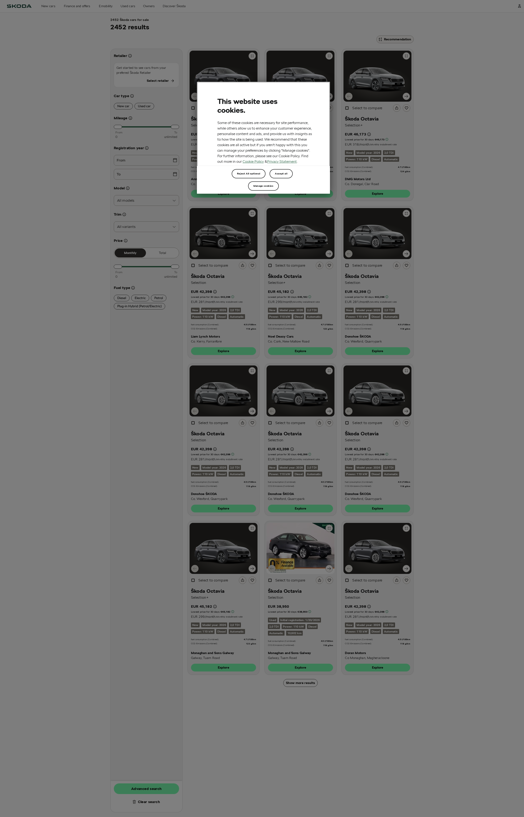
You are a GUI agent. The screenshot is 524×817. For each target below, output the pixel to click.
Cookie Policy (253, 161)
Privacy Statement (282, 161)
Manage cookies (263, 185)
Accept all (281, 173)
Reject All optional (248, 173)
